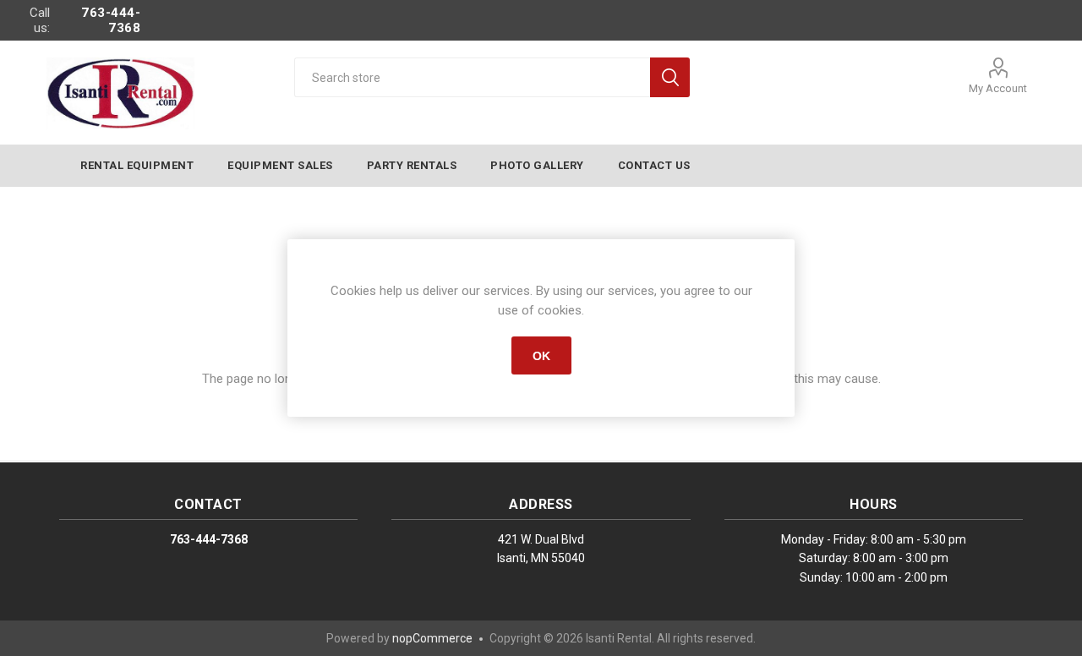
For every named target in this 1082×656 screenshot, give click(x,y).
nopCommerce (432, 638)
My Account (998, 88)
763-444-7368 (110, 20)
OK (541, 356)
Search (670, 77)
